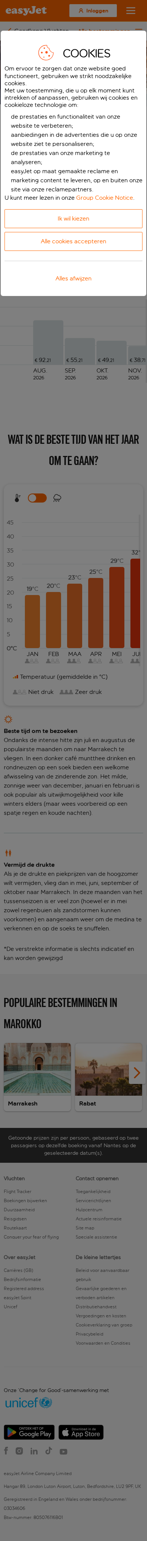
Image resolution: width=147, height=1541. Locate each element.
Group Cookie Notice (104, 197)
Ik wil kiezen (73, 218)
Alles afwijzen (73, 278)
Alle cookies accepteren (73, 241)
